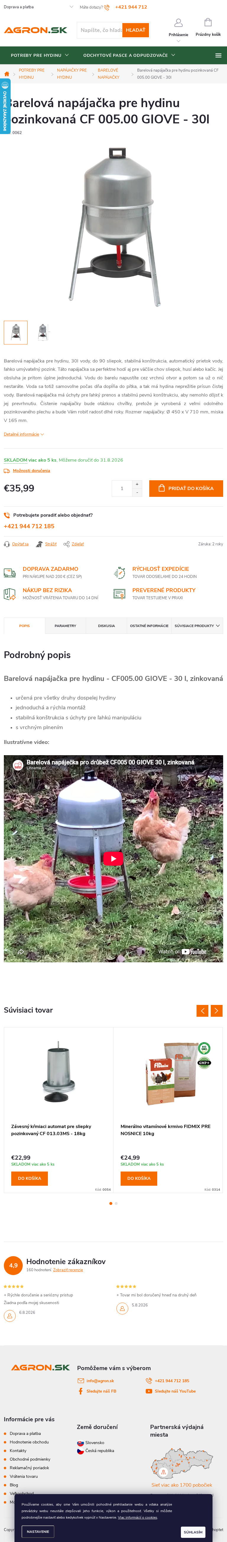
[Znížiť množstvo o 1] (137, 493)
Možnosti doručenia (31, 470)
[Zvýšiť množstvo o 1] (137, 485)
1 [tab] (110, 1203)
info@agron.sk (100, 1381)
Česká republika (99, 1451)
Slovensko (94, 1443)
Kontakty (18, 1451)
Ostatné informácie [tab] (149, 625)
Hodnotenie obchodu (29, 1442)
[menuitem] (40, 55)
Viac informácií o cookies (137, 1517)
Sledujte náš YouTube (175, 1391)
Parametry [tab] (65, 625)
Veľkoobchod (22, 1493)
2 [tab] (116, 1203)
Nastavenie (38, 1531)
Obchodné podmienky (30, 1459)
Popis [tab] (24, 625)
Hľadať (135, 30)
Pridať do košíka (191, 488)
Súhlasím (193, 1532)
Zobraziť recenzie (68, 1270)
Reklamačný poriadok (29, 1468)
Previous (202, 1011)
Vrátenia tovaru (24, 1476)
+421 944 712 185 (29, 526)
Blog (14, 1485)
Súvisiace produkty (194, 625)
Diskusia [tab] (106, 625)
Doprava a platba (19, 7)
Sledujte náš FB (101, 1391)
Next (217, 1011)
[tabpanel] (59, 1110)
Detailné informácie (21, 434)
